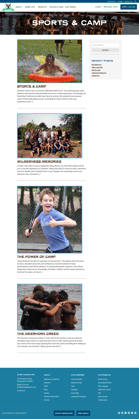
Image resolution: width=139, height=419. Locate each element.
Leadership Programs (78, 396)
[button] (20, 7)
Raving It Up (95, 76)
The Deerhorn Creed (38, 333)
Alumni (120, 1)
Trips (73, 386)
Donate (46, 400)
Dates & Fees (102, 379)
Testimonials (102, 400)
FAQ (99, 393)
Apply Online (128, 7)
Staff (46, 386)
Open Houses (103, 396)
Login (98, 7)
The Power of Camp (36, 256)
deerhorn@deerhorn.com (27, 387)
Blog (45, 390)
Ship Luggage (103, 386)
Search (105, 50)
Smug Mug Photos (104, 383)
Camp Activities (76, 379)
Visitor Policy (111, 1)
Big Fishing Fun (96, 65)
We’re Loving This (97, 67)
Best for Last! (96, 70)
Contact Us (128, 1)
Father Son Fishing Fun (99, 73)
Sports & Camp (31, 86)
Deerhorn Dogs (76, 383)
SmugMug (83, 413)
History (46, 393)
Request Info (111, 7)
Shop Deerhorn (64, 413)
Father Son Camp (104, 390)
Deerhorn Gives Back (51, 396)
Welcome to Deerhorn (51, 379)
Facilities (74, 390)
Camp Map (75, 393)
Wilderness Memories (39, 161)
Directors (47, 383)
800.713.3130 (23, 385)
